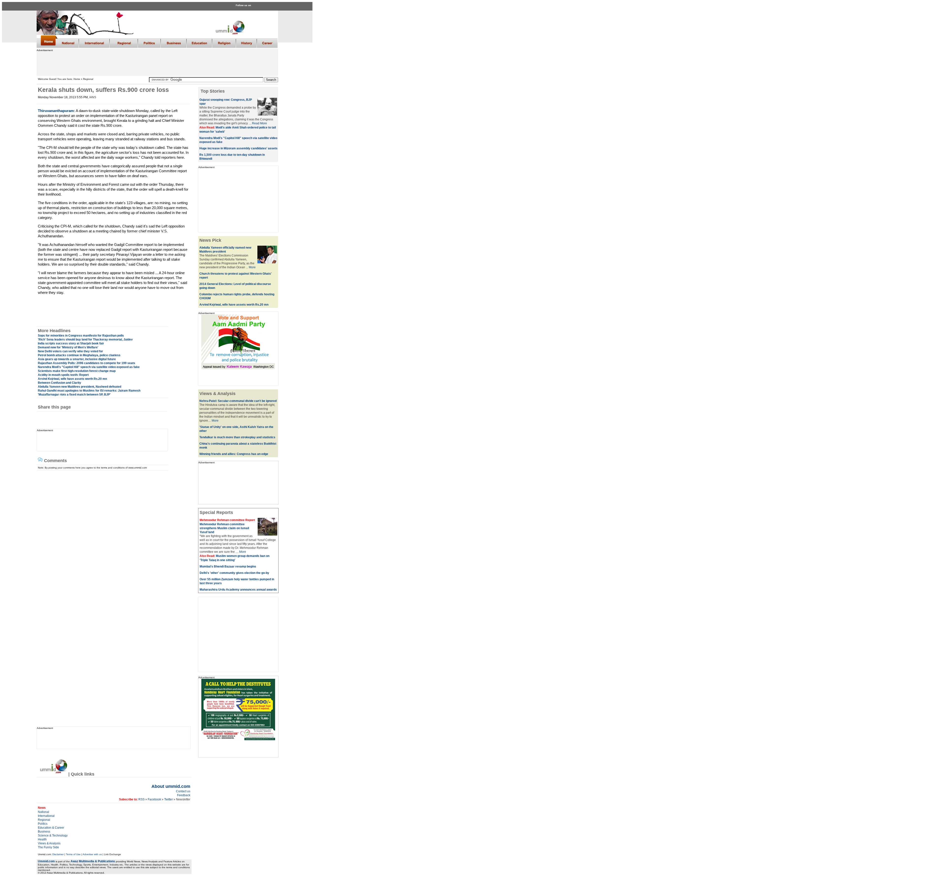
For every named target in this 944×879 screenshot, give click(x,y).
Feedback (183, 795)
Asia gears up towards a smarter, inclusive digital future (77, 359)
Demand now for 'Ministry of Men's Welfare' (68, 347)
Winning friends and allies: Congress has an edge (233, 454)
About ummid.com (170, 786)
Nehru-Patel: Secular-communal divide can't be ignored (238, 401)
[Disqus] (112, 531)
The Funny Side (48, 847)
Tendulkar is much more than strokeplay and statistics (237, 437)
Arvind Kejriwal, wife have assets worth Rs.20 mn (72, 379)
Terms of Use (73, 854)
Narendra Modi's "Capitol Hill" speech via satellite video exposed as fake (89, 367)
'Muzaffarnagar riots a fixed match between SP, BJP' (74, 394)
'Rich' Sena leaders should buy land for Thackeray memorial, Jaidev (85, 339)
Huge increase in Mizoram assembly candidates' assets (238, 148)
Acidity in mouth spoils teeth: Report (63, 375)
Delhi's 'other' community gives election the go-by (234, 573)
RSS (141, 799)
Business (44, 831)
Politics (42, 823)
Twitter (169, 799)
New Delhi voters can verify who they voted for (70, 351)
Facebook (154, 799)
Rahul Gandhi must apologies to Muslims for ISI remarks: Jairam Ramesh (89, 390)
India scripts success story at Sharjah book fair (71, 343)
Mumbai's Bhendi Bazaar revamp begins (228, 566)
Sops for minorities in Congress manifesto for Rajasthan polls (81, 335)
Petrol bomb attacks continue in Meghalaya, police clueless (79, 355)
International (46, 816)
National (43, 812)
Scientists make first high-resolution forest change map (77, 371)
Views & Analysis (49, 843)
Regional (44, 820)
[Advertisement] (157, 63)
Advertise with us (92, 854)
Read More (259, 123)
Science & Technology (53, 835)
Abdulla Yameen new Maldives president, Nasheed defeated (79, 386)
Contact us (183, 791)
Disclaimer (58, 854)
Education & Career (51, 827)
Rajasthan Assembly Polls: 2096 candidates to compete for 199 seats (86, 363)
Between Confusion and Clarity (59, 382)
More (252, 267)
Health (42, 839)
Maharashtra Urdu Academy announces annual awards (238, 589)
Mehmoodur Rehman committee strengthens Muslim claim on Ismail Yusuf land (224, 528)
